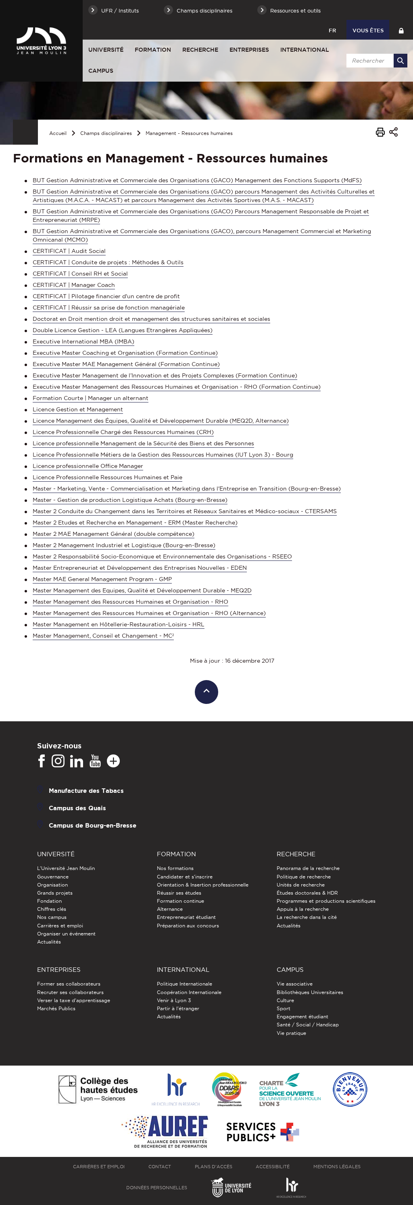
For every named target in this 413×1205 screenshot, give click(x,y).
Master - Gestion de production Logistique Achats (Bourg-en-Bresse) (130, 500)
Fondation (49, 901)
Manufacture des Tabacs (86, 790)
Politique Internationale (184, 983)
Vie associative (295, 983)
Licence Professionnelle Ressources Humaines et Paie (107, 477)
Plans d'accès (213, 1166)
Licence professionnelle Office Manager (88, 466)
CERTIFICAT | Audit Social (69, 251)
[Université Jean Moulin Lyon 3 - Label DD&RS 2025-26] (229, 1090)
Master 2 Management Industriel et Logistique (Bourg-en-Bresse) (124, 545)
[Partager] (393, 133)
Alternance (170, 909)
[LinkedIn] (76, 761)
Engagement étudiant (302, 1016)
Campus (100, 70)
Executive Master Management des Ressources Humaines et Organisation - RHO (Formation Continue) (177, 386)
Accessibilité (273, 1166)
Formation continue (180, 901)
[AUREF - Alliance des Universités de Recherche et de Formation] (165, 1132)
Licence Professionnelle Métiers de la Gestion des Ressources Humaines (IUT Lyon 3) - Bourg (163, 454)
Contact (159, 1166)
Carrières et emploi (60, 925)
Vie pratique (291, 1033)
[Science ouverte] (290, 1090)
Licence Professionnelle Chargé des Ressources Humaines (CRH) (123, 432)
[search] (375, 60)
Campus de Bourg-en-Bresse (92, 825)
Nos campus (52, 917)
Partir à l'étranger (178, 1008)
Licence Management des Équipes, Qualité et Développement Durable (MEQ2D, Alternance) (161, 420)
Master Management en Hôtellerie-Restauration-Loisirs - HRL (118, 624)
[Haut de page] (207, 692)
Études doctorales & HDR (307, 892)
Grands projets (55, 892)
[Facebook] (41, 761)
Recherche (200, 49)
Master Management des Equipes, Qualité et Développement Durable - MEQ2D (142, 590)
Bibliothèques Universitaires (310, 992)
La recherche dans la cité (307, 917)
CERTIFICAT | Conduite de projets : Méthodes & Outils (108, 262)
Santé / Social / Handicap (308, 1024)
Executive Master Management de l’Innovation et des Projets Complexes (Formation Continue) (165, 375)
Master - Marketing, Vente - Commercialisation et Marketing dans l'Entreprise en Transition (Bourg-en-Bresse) (187, 488)
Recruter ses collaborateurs (70, 992)
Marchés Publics (56, 1008)
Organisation (52, 884)
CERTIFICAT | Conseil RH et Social (80, 273)
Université (105, 49)
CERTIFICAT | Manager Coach (74, 285)
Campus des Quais (77, 808)
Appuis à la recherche (303, 909)
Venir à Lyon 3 (174, 1000)
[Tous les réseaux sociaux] (113, 761)
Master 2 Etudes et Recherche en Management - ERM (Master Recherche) (135, 522)
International (304, 49)
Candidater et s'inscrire (185, 876)
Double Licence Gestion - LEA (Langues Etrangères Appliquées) (123, 330)
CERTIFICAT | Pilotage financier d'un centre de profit (106, 296)
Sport (283, 1008)
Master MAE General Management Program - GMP (102, 579)
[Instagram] (58, 761)
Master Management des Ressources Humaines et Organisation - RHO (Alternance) (149, 613)
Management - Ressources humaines (189, 133)
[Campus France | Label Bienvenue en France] (350, 1090)
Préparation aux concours (188, 925)
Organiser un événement (66, 933)
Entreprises (249, 49)
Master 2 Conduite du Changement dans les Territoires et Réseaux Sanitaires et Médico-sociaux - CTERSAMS (185, 511)
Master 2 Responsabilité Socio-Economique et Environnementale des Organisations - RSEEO (162, 556)
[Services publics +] (262, 1132)
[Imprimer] (380, 133)
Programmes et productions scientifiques (326, 901)
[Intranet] (401, 30)
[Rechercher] (400, 60)
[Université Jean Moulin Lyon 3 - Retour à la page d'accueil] (41, 40)
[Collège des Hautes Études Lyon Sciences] (98, 1090)
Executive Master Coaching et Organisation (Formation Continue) (125, 353)
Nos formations (175, 868)
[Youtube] (95, 761)
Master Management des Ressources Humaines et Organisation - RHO (130, 601)
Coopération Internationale (189, 992)
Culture (285, 1000)
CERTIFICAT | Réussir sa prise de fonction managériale (109, 307)
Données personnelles (156, 1187)
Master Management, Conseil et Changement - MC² (103, 635)
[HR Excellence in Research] (175, 1090)
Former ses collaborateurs (68, 983)
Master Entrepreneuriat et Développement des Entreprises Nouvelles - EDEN (140, 568)
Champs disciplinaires (106, 133)
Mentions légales (337, 1166)
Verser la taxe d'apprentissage (73, 1000)
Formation (153, 49)
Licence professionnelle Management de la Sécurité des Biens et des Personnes (143, 443)
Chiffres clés (51, 909)
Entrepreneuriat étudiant (186, 917)
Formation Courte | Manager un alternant (90, 398)
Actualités (49, 941)
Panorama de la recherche (308, 868)
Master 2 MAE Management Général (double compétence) (113, 534)
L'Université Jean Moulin (66, 868)
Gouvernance (53, 876)
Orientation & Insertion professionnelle (202, 884)
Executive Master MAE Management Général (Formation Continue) (126, 364)
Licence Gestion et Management (78, 409)
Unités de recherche (301, 884)
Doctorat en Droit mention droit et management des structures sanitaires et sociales (151, 319)
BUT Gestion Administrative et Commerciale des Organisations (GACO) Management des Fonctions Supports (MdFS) (197, 180)
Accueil (58, 133)
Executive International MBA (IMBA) (83, 341)
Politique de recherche (304, 876)
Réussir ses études (179, 892)
